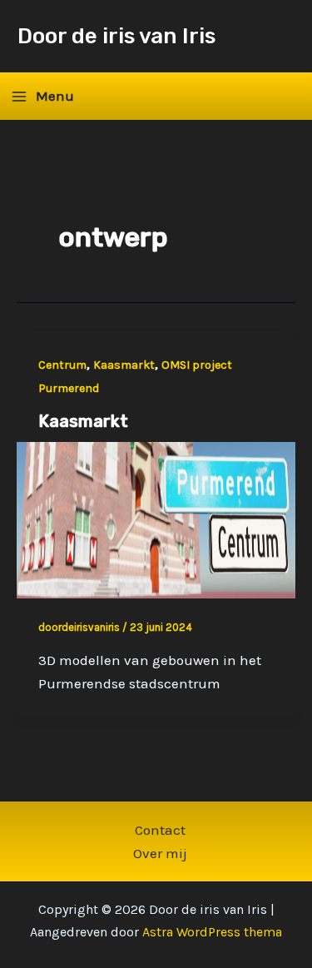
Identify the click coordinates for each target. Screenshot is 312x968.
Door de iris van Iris (116, 36)
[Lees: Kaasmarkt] (156, 518)
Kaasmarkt (124, 365)
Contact (160, 830)
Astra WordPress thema (212, 932)
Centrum (62, 365)
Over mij (160, 853)
